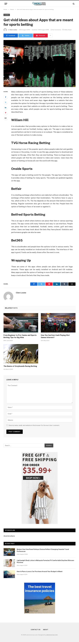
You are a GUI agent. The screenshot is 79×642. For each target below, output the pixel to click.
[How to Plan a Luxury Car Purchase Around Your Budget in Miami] (9, 574)
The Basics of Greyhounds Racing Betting (20, 366)
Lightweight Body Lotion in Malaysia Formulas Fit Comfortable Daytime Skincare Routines (45, 561)
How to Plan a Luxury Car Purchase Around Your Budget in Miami (39, 571)
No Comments (56, 29)
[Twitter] (5, 102)
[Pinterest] (5, 113)
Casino (6, 14)
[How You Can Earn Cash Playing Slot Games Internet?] (58, 323)
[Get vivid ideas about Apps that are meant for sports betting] (39, 63)
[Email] (5, 118)
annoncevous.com (52, 635)
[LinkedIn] (5, 107)
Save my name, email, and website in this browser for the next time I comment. (34, 425)
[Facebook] (5, 97)
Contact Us (35, 629)
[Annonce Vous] (39, 3)
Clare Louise (13, 29)
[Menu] (6, 3)
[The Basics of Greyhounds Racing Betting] (20, 354)
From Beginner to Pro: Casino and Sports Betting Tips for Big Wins (20, 336)
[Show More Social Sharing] (50, 35)
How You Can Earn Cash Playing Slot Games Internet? (55, 336)
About (45, 629)
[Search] (73, 3)
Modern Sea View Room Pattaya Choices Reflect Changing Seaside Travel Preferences (43, 550)
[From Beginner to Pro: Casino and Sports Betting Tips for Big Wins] (20, 323)
